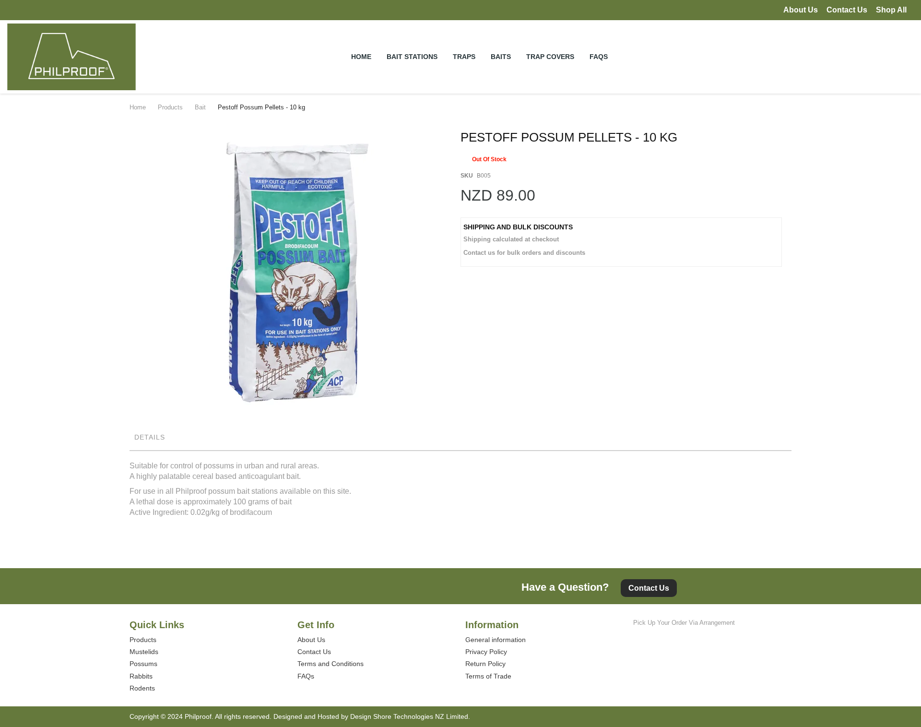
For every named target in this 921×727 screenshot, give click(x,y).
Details (149, 437)
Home (138, 107)
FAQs (305, 676)
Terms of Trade (488, 676)
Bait (200, 107)
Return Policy (485, 663)
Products (170, 107)
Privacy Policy (486, 651)
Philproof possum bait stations (227, 491)
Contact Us (847, 10)
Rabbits (141, 676)
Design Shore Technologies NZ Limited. (410, 716)
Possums (143, 663)
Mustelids (144, 651)
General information (495, 640)
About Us (800, 10)
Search (859, 56)
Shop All (891, 10)
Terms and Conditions (330, 663)
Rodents (142, 688)
